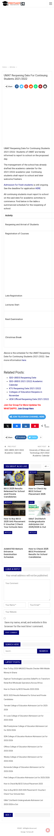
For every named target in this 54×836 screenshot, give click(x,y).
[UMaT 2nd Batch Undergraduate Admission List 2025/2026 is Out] (39, 508)
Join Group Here (26, 408)
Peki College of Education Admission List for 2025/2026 (27, 778)
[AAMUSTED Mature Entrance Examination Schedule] (14, 538)
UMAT (31, 502)
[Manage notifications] (48, 830)
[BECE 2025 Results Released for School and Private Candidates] (14, 478)
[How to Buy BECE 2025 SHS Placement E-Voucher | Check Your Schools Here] (14, 508)
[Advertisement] (27, 35)
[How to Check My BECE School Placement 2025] (39, 478)
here (24, 360)
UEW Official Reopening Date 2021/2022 (29, 399)
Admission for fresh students (18, 184)
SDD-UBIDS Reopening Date (22, 377)
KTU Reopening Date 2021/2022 (25, 388)
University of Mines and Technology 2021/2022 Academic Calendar (39, 453)
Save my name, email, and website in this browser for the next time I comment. (25, 624)
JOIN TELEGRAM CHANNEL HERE (28, 416)
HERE (37, 188)
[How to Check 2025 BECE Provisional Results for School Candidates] (39, 538)
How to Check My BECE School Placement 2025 (23, 784)
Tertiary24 (29, 832)
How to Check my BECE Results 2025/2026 (21, 689)
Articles (8, 472)
